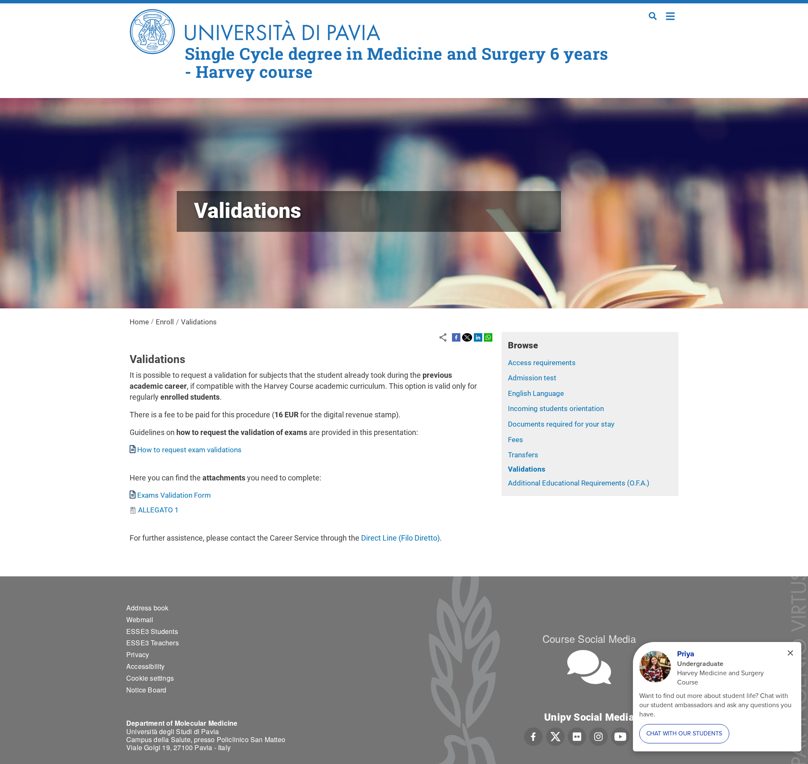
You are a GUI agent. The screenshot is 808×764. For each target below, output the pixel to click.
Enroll (165, 322)
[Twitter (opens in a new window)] (555, 736)
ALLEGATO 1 (158, 510)
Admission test (532, 378)
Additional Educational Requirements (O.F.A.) (578, 483)
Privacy (137, 654)
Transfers (523, 455)
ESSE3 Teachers (152, 642)
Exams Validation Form (174, 495)
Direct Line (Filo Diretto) (400, 537)
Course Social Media (589, 638)
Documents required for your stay (561, 424)
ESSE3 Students (152, 631)
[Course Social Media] (589, 667)
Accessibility (145, 666)
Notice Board (146, 690)
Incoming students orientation (556, 408)
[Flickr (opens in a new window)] (577, 736)
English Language (536, 393)
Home (670, 15)
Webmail (139, 619)
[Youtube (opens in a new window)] (620, 736)
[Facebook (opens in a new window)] (533, 736)
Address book (147, 608)
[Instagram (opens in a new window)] (598, 736)
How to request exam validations (189, 450)
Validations (526, 469)
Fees (515, 439)
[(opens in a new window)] (456, 337)
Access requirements (542, 362)
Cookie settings (150, 678)
